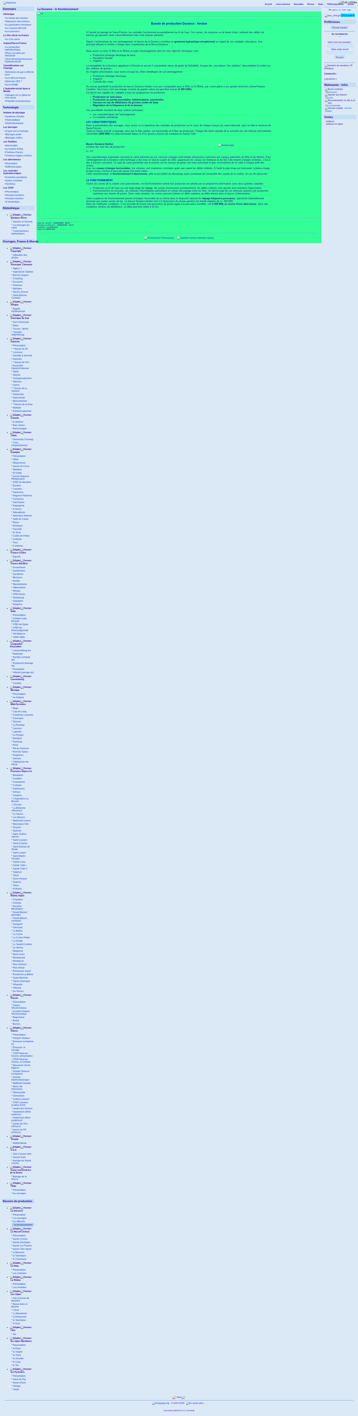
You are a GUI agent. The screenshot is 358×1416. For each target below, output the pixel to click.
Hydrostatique (13, 120)
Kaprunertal (19, 397)
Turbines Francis (14, 152)
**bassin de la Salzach (19, 389)
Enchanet (18, 282)
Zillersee (17, 381)
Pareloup (17, 741)
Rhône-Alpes (17, 895)
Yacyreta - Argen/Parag (17, 333)
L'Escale (17, 804)
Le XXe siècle (13, 39)
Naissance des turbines (18, 21)
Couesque (18, 718)
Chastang (18, 278)
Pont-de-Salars (20, 751)
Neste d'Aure (19, 1382)
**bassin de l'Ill (20, 349)
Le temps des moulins (17, 18)
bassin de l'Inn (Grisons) (19, 1125)
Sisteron (17, 882)
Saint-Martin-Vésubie (18, 857)
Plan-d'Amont (19, 964)
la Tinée (17, 1355)
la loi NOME (12, 84)
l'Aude (16, 1389)
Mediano (17, 469)
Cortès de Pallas (21, 535)
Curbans (17, 785)
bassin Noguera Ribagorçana (20, 477)
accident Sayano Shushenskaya (20, 1012)
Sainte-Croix (19, 862)
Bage (15, 708)
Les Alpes (15, 1294)
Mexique (15, 690)
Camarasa (18, 499)
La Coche (18, 934)
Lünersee (18, 352)
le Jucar (17, 532)
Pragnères (18, 755)
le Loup (17, 1362)
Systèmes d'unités (15, 116)
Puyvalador (18, 669)
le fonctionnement (23, 1225)
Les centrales (19, 1273)
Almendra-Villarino (22, 515)
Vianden (17, 683)
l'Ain (12, 1330)
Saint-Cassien (20, 840)
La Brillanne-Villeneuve (18, 809)
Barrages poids (13, 134)
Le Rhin (14, 1266)
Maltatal (17, 407)
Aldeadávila (19, 512)
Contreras (18, 546)
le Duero (17, 509)
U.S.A (13, 1150)
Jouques (17, 795)
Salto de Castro (21, 519)
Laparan (17, 731)
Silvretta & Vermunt (22, 355)
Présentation (19, 345)
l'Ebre (16, 459)
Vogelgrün (18, 601)
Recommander (333, 105)
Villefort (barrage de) (23, 672)
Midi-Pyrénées (18, 704)
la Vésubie (18, 1358)
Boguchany (18, 1017)
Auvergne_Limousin (21, 264)
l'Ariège (17, 1386)
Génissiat (17, 927)
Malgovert (18, 951)
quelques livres (18, 218)
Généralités (12, 145)
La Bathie (18, 931)
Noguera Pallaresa (22, 495)
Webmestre (331, 92)
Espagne (15, 452)
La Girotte (18, 941)
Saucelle (17, 529)
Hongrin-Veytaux (21, 1038)
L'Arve (16, 1310)
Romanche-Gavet (22, 971)
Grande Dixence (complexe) (20, 1072)
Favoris (329, 97)
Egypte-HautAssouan (18, 310)
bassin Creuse (20, 1239)
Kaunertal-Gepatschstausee (20, 367)
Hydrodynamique (14, 123)
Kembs (16, 581)
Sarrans (17, 758)
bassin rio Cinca (21, 466)
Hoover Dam (19, 1157)
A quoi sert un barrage (17, 131)
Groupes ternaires (15, 195)
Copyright (16, 251)
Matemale (18, 654)
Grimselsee (18, 1095)
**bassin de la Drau (23, 404)
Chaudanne (19, 782)
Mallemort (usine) (22, 820)
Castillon (17, 778)
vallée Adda (19, 637)
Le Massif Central (19, 1231)
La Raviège (19, 725)
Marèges (17, 288)
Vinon (16, 885)
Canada (14, 418)
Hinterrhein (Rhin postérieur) (20, 1119)
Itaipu (15, 325)
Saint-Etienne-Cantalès (19, 296)
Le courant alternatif (16, 28)
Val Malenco (19, 633)
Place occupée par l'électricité (15, 54)
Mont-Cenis (19, 954)
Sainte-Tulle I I (20, 868)
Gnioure (17, 721)
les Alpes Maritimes (21, 1341)
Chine (13, 435)
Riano (16, 522)
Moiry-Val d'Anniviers (17, 1087)
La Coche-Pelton (21, 937)
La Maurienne (20, 1313)
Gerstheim (18, 574)
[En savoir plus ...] (196, 1403)
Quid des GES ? (14, 81)
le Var (16, 1365)
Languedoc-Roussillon (16, 645)
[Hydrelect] (9, 2)
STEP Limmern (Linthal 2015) (19, 1103)
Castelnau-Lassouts (23, 715)
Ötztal (16, 371)
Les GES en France (16, 78)
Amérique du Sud (19, 318)
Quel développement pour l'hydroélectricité (18, 60)
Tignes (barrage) (21, 981)
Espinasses (19, 788)
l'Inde (13, 1186)
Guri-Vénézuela (21, 322)
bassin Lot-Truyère (22, 1245)
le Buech (17, 888)
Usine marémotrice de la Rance (20, 1171)
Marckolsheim (20, 584)
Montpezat (18, 961)
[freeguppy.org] (161, 1403)
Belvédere (18, 775)
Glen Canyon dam (22, 1154)
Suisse (14, 1031)
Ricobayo (18, 525)
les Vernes (18, 991)
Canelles (17, 489)
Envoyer (340, 57)
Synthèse (10, 184)
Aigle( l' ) (17, 268)
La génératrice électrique (18, 24)
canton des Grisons (22, 1108)
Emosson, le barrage (18, 1048)
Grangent (17, 924)
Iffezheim (17, 577)
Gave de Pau (19, 1379)
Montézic (17, 738)
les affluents (19, 1221)
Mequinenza (19, 463)
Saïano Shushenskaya (18, 1006)
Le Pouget (18, 735)
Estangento (18, 505)
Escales (17, 485)
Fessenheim (19, 567)
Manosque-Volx (21, 824)
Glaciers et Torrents (22, 221)
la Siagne (18, 1351)
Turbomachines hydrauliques (20, 232)
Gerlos (16, 385)
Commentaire (13, 202)
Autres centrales (14, 180)
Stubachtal (18, 394)
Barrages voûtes (14, 137)
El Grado (17, 473)
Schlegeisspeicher (22, 378)
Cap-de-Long (19, 711)
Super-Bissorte (20, 977)
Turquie (14, 1139)
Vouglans (17, 604)
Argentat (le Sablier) (23, 272)
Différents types (14, 167)
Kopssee (17, 359)
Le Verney (18, 947)
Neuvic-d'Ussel (20, 292)
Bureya (16, 1024)
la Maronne (18, 1252)
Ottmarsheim (19, 587)
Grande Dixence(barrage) (20, 1078)
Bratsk (16, 1020)
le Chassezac (20, 1259)
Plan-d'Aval (18, 967)
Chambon (18, 899)
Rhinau (16, 591)
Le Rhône (15, 1280)
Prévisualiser (167, 238)
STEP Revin (19, 594)
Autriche (15, 341)
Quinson (17, 830)
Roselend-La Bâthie (23, 974)
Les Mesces (19, 817)
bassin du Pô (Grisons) (18, 1131)
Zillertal (16, 375)
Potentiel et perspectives (18, 101)
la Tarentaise (19, 1320)
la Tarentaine (19, 1255)
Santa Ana (18, 492)
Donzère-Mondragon (17, 907)
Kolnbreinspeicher (22, 411)
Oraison (17, 827)
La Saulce (18, 814)
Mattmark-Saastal (22, 1083)
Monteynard (19, 957)
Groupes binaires (14, 198)
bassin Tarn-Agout (22, 1249)
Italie (13, 611)
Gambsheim (19, 570)
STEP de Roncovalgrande (19, 629)
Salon (16, 875)
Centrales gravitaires (16, 177)
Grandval (17, 285)
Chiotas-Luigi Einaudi (18, 619)
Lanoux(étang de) (22, 650)
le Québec (18, 422)
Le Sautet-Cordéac (22, 944)
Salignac (17, 872)
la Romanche (19, 1316)
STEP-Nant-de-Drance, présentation (22, 1054)
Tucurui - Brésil (20, 328)
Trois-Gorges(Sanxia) (19, 444)
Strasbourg (18, 597)
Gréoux (16, 792)
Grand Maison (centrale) (19, 919)
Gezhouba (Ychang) (23, 439)
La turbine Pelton (14, 149)
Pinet (15, 745)
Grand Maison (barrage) (19, 913)
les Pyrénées (17, 1372)
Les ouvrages (20, 1218)
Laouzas (17, 728)
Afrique (14, 304)
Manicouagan (20, 428)
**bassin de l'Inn (21, 362)
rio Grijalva (18, 697)
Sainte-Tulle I (19, 865)
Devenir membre (339, 28)
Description (12, 163)
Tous (15, 542)
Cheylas (17, 903)
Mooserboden (20, 401)
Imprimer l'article (205, 238)
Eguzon (17, 556)
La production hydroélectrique (13, 48)
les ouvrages (19, 1193)
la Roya (17, 1348)
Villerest (17, 988)
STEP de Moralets (22, 482)
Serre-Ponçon (20, 878)
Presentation (12, 191)
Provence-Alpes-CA (21, 771)
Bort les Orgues (21, 275)
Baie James (19, 425)
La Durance (16, 1211)
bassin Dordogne (21, 1242)
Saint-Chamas (20, 843)
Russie (14, 998)
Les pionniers (13, 31)
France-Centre (18, 552)
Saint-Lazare (19, 852)
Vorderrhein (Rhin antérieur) (21, 1113)
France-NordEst (19, 563)
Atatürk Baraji (19, 1143)
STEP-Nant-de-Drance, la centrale (21, 1060)
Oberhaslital (19, 1092)
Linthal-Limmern (21, 1099)
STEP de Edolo (20, 624)
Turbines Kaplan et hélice (19, 155)
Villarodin (18, 984)
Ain (14, 1334)
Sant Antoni (18, 502)
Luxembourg (17, 679)
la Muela (17, 539)
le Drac (16, 1323)
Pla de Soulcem (21, 748)
